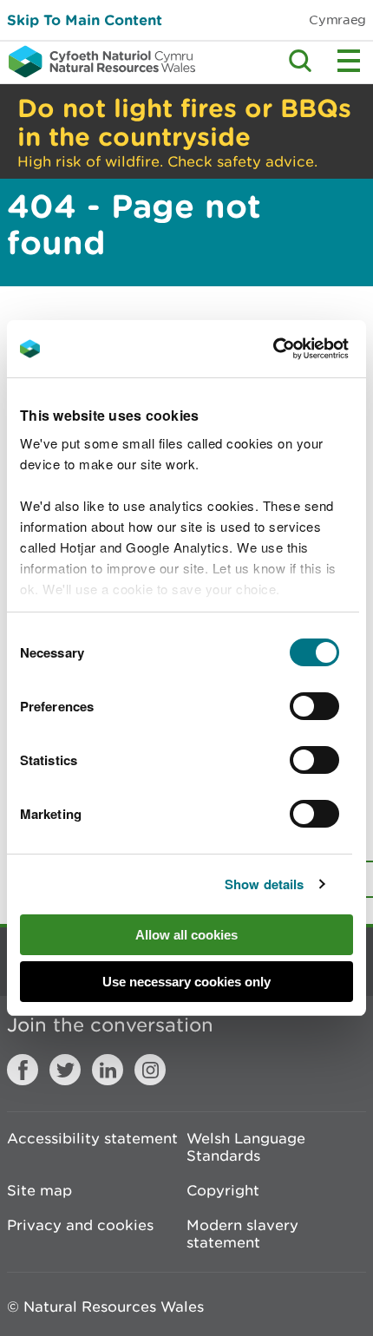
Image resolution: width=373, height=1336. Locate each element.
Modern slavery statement (242, 1233)
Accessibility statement (92, 1138)
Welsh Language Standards (245, 1147)
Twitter (65, 1069)
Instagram (150, 1069)
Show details (264, 884)
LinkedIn (107, 1069)
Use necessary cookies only (186, 981)
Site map (39, 1190)
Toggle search (300, 60)
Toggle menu (348, 60)
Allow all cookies (186, 934)
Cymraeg (337, 19)
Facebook (22, 1069)
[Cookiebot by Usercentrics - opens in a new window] (302, 348)
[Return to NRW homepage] (97, 61)
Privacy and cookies (80, 1225)
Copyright (222, 1190)
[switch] (314, 706)
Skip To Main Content (84, 19)
